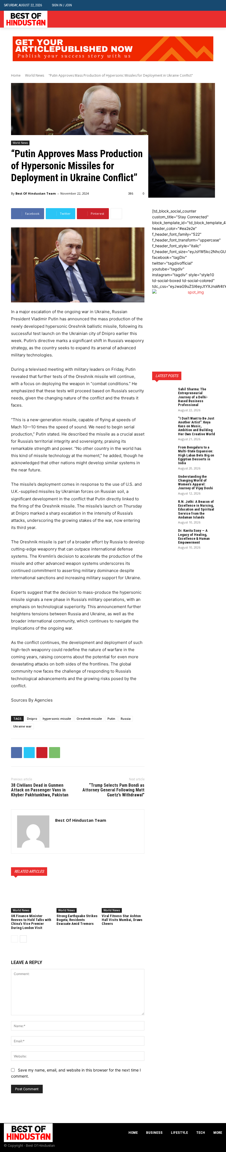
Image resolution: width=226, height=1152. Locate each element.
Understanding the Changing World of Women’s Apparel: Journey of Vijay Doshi (195, 482)
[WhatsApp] (54, 752)
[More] (116, 213)
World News (34, 75)
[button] (218, 5)
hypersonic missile (57, 718)
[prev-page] (14, 938)
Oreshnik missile (89, 718)
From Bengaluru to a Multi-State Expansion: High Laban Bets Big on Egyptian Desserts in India (196, 455)
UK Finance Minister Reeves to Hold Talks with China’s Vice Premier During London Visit (31, 922)
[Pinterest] (41, 752)
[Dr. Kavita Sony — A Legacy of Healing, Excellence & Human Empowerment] (163, 536)
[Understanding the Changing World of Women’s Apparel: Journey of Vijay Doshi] (163, 482)
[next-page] (23, 938)
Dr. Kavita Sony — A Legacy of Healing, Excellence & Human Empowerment (194, 536)
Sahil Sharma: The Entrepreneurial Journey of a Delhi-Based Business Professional (193, 397)
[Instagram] (210, 19)
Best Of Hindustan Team (35, 193)
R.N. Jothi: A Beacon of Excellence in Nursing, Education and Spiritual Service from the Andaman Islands (196, 509)
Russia (126, 718)
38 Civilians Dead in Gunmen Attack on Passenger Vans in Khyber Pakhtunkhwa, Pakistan (39, 790)
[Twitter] (219, 19)
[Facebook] (202, 19)
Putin (111, 718)
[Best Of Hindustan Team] (33, 831)
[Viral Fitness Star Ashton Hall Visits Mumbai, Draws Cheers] (123, 898)
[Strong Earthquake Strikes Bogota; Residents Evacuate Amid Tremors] (78, 898)
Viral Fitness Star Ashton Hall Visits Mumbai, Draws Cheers (122, 920)
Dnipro (32, 718)
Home (16, 75)
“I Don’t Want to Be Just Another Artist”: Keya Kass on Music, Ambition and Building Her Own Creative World (196, 426)
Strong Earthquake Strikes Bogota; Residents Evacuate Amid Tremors (77, 920)
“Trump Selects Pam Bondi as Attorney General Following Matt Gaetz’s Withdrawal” (113, 790)
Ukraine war (22, 726)
